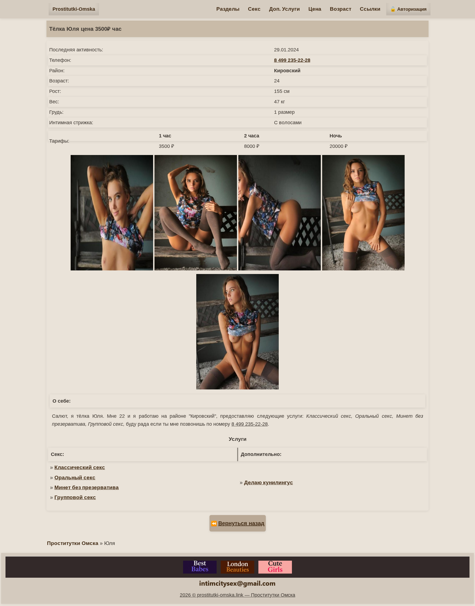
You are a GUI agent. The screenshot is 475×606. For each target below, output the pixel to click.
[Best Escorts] (200, 567)
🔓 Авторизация (408, 9)
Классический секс (79, 467)
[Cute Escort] (275, 567)
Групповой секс (75, 497)
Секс (254, 9)
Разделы (227, 9)
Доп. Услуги (284, 9)
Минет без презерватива (86, 487)
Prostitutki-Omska (74, 9)
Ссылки (370, 9)
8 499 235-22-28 (292, 60)
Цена (314, 9)
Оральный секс (74, 477)
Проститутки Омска (72, 543)
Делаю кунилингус (268, 482)
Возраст (340, 9)
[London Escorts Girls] (237, 567)
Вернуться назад (241, 523)
